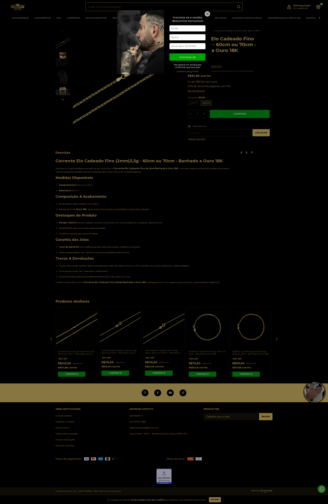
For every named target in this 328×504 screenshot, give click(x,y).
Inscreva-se (187, 57)
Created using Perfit (187, 71)
